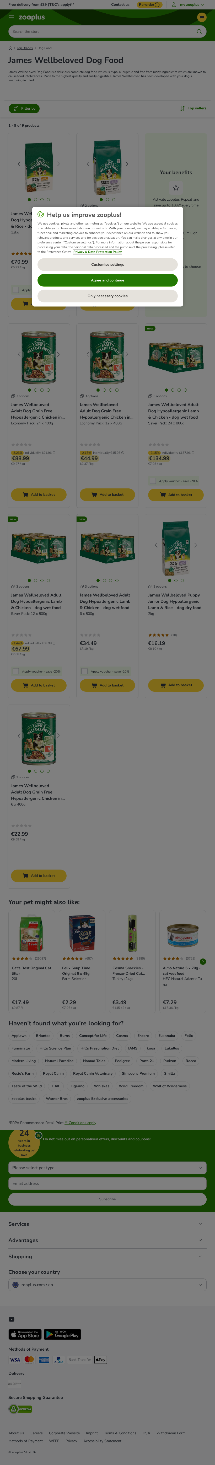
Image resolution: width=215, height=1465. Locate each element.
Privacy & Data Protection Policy (97, 251)
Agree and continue (107, 280)
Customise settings (107, 264)
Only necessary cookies (108, 296)
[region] (107, 256)
